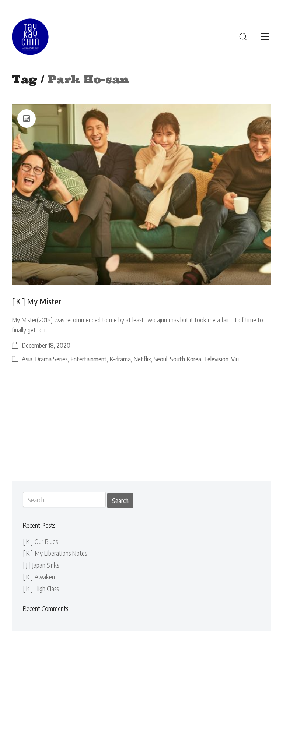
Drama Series (51, 358)
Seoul (160, 358)
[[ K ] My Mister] (142, 195)
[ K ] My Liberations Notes (55, 553)
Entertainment (88, 358)
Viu (235, 358)
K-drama (120, 358)
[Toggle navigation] (264, 36)
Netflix (142, 358)
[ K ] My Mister (36, 301)
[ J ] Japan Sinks (41, 565)
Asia (27, 358)
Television (216, 358)
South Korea (185, 358)
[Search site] (243, 37)
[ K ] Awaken (39, 576)
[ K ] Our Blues (40, 541)
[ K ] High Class (41, 588)
